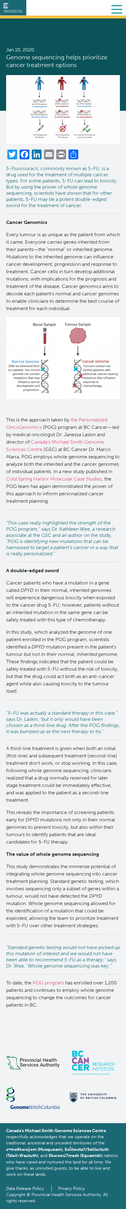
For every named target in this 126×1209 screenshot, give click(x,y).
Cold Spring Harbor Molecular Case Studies (54, 479)
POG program (48, 983)
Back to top (107, 1199)
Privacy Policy (71, 1188)
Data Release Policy (25, 1188)
